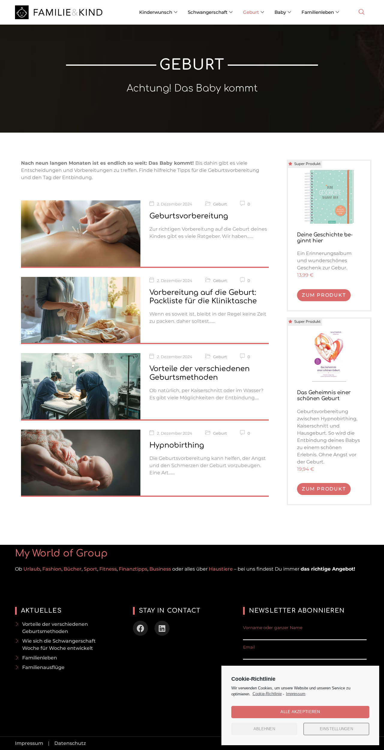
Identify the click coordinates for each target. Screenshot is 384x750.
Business (160, 569)
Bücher (73, 569)
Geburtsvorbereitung (188, 216)
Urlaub (31, 569)
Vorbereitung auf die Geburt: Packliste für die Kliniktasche (203, 297)
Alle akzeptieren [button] (300, 712)
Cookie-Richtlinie (267, 694)
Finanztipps (133, 569)
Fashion (52, 569)
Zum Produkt (324, 295)
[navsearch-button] (361, 12)
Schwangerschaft (207, 12)
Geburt (251, 12)
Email (249, 647)
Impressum (295, 694)
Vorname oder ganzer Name (272, 628)
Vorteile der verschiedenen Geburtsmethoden (199, 373)
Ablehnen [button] (264, 729)
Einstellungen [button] (336, 729)
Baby (280, 12)
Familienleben (318, 12)
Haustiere (221, 569)
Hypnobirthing (176, 445)
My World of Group (61, 553)
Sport (90, 569)
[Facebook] (140, 628)
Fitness (108, 569)
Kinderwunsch (155, 12)
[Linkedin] (162, 628)
